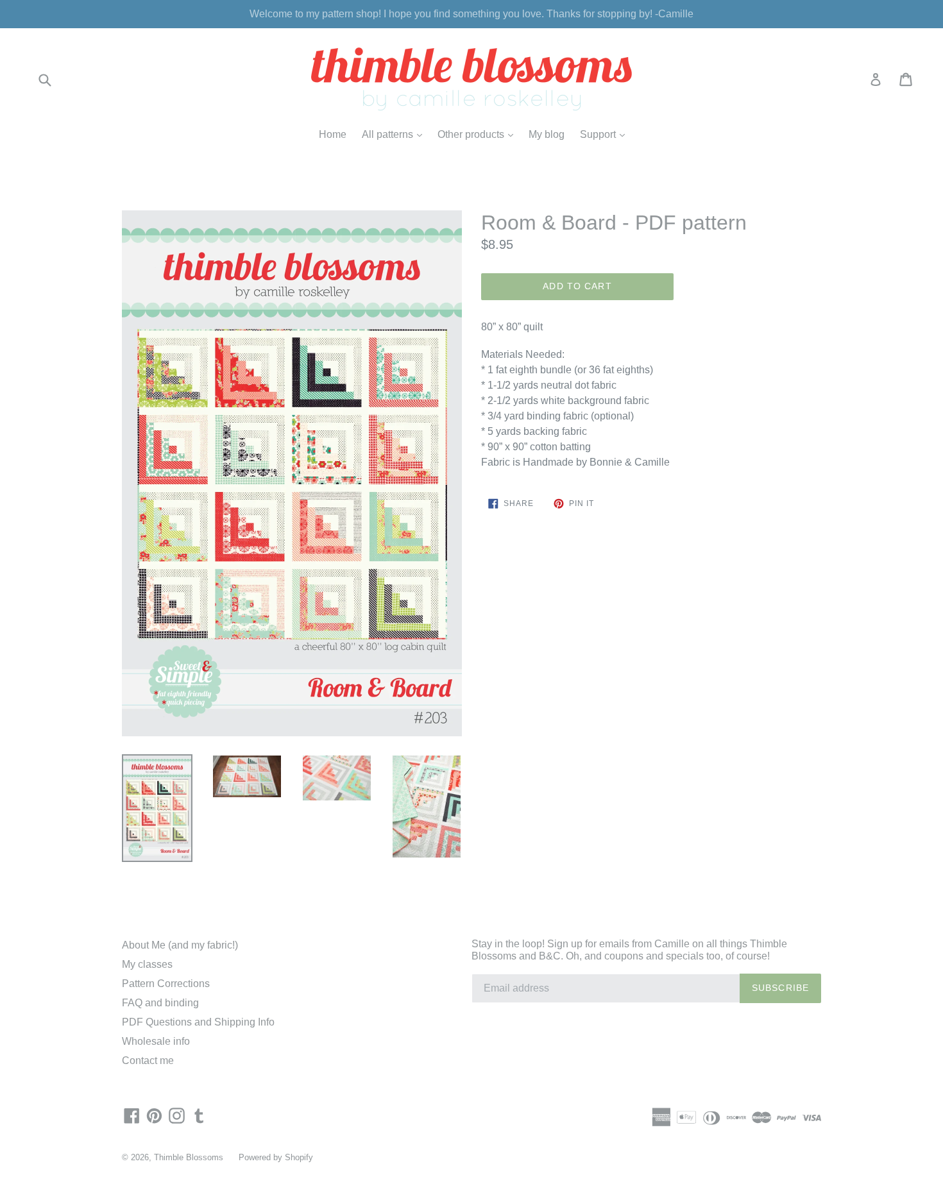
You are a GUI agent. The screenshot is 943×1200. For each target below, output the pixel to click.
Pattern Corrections (166, 983)
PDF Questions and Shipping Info (198, 1022)
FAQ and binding (160, 1002)
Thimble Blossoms (188, 1157)
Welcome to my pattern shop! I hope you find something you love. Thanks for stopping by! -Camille (471, 13)
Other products (479, 134)
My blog (547, 134)
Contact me (148, 1060)
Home (332, 134)
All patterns (395, 134)
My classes (147, 964)
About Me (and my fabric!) (180, 945)
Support (605, 134)
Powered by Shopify (276, 1157)
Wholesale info (156, 1041)
